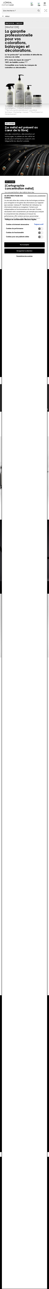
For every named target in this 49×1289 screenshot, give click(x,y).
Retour (7, 16)
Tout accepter (24, 245)
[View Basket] (39, 5)
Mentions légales (30, 219)
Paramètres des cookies (24, 256)
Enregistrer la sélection (24, 251)
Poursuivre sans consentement (37, 195)
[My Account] (32, 5)
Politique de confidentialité (14, 219)
